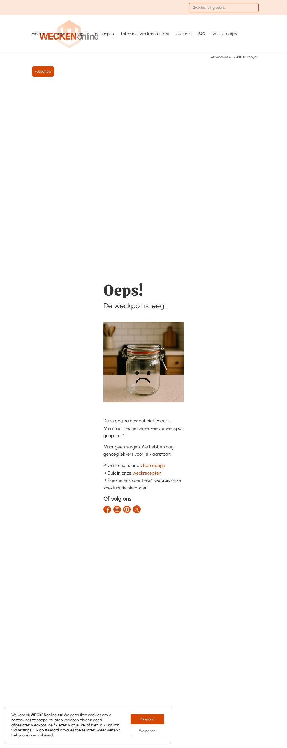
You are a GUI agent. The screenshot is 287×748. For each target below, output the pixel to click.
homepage (154, 465)
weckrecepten (147, 473)
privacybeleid (41, 735)
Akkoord (147, 719)
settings (24, 730)
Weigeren (147, 731)
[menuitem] (222, 10)
